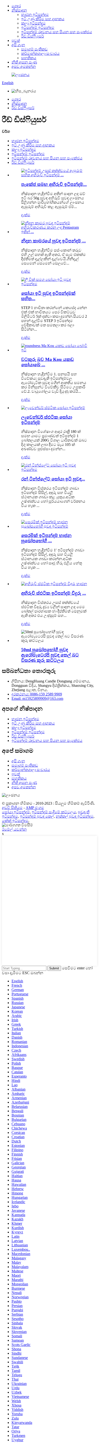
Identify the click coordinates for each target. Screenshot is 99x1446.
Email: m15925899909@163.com (37, 698)
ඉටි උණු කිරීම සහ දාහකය (42, 19)
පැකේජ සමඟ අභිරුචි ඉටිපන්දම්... (54, 184)
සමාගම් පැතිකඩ (34, 49)
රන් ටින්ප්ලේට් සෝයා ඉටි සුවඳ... (53, 478)
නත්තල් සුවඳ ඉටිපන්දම (74, 816)
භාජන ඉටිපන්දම (35, 15)
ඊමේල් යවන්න (14, 829)
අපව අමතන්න (24, 66)
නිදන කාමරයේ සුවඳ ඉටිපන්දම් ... (53, 240)
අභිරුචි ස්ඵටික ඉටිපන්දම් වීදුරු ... (53, 593)
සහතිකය (28, 58)
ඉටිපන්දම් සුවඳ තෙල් (37, 816)
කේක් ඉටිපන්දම (15, 821)
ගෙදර (16, 6)
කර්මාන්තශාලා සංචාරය (40, 53)
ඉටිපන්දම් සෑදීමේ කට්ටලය (54, 812)
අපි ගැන (18, 45)
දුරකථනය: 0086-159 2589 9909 (37, 694)
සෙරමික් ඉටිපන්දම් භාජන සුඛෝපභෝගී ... (46, 538)
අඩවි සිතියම (12, 808)
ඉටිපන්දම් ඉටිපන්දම (37, 27)
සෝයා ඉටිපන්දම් (16, 812)
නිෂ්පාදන (19, 10)
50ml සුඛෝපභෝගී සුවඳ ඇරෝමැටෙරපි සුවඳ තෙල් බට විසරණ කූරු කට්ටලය (50, 655)
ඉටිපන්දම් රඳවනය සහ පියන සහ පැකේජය (56, 32)
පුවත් (16, 40)
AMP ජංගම (35, 808)
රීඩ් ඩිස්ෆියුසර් (32, 36)
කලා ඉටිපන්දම (33, 23)
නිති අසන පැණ (24, 62)
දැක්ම (25, 215)
